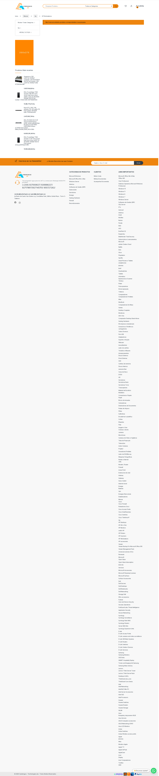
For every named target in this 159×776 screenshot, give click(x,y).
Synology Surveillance (125, 618)
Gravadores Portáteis (125, 451)
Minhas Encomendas (100, 179)
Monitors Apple (123, 744)
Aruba (120, 729)
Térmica (121, 281)
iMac (120, 299)
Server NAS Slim (123, 626)
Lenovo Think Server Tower (127, 670)
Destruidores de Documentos (127, 405)
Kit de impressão (123, 289)
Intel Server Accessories (126, 692)
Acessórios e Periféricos (126, 326)
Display (121, 757)
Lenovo (121, 668)
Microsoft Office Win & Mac (127, 176)
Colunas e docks (124, 429)
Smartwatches (123, 271)
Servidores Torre (124, 385)
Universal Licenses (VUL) (126, 552)
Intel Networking (123, 686)
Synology (121, 615)
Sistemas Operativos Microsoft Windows (131, 183)
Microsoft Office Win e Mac (77, 179)
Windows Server (74, 181)
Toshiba (121, 763)
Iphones (121, 265)
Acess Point (122, 470)
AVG (120, 228)
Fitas (120, 424)
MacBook (121, 302)
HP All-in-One (123, 525)
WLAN (120, 710)
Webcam (121, 342)
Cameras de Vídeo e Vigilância (128, 438)
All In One (121, 316)
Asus (120, 713)
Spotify (121, 258)
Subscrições (73, 189)
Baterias (121, 488)
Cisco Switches (123, 514)
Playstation (122, 255)
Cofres (121, 419)
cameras (121, 432)
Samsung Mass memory (125, 665)
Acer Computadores (125, 760)
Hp (35, 16)
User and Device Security (126, 602)
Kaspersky (122, 234)
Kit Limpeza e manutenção (126, 324)
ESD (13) (121, 565)
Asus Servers (122, 718)
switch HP (121, 530)
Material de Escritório (125, 390)
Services (121, 567)
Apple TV (121, 747)
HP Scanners (122, 536)
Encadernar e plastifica (125, 416)
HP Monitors (122, 528)
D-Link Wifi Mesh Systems (126, 639)
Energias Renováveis (125, 494)
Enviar (138, 163)
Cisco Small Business (125, 512)
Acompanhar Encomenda (101, 181)
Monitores (121, 313)
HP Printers (122, 533)
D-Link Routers (123, 642)
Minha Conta (97, 176)
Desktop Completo (124, 310)
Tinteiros (121, 292)
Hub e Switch (122, 481)
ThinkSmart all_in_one (125, 679)
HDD (120, 765)
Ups (120, 491)
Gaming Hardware (74, 198)
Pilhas (120, 411)
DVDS (120, 374)
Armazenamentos (124, 353)
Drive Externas (123, 358)
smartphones (122, 263)
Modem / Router (123, 464)
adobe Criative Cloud (125, 244)
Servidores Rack (123, 382)
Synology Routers (124, 623)
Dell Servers (122, 583)
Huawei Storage (123, 708)
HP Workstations (123, 539)
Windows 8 (122, 194)
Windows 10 (122, 188)
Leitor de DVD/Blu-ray (125, 454)
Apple (120, 736)
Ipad (120, 268)
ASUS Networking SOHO (126, 723)
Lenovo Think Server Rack (127, 673)
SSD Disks (122, 657)
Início (16, 16)
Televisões (122, 443)
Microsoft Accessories (125, 570)
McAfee (121, 217)
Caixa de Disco (123, 372)
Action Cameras (123, 446)
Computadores (123, 294)
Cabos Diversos (123, 331)
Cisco (120, 501)
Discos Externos (123, 355)
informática (122, 276)
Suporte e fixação (124, 339)
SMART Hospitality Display (126, 660)
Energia (71, 195)
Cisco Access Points (124, 509)
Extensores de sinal (124, 473)
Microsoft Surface (124, 576)
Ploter (120, 283)
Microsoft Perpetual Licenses (127, 573)
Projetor (121, 449)
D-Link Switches (123, 644)
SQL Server (122, 204)
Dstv (120, 250)
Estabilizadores (123, 496)
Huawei (121, 700)
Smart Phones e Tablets (126, 260)
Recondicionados (74, 203)
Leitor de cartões (124, 348)
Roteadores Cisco (124, 506)
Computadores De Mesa (126, 305)
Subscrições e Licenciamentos (128, 239)
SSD (120, 361)
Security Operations (124, 604)
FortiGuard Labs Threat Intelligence (129, 607)
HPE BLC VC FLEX (25, 32)
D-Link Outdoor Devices (126, 647)
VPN (120, 462)
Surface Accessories (125, 578)
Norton (121, 220)
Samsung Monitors (124, 655)
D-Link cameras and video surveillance (130, 636)
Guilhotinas (122, 414)
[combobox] (63, 6)
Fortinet (121, 600)
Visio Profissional (124, 181)
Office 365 (122, 178)
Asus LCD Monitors (124, 726)
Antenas (121, 475)
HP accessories (123, 541)
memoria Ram (122, 369)
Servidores (72, 192)
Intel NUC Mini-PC (124, 689)
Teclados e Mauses (124, 350)
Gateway (121, 478)
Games (121, 307)
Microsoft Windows (75, 176)
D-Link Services (123, 650)
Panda (120, 223)
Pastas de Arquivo (124, 408)
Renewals (121, 554)
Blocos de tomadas (124, 400)
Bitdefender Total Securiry (126, 236)
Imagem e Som (123, 427)
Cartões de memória (125, 363)
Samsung (121, 652)
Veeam (121, 544)
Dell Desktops (123, 586)
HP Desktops (122, 522)
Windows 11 (122, 191)
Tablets (121, 273)
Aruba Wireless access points (127, 734)
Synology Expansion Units (126, 628)
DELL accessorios (124, 597)
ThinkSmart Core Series (126, 681)
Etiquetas (121, 422)
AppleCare (122, 752)
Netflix (120, 247)
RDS (120, 226)
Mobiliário (121, 392)
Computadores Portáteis (126, 296)
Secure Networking (124, 613)
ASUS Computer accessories (127, 721)
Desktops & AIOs (123, 676)
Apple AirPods (123, 750)
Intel (120, 684)
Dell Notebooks (123, 589)
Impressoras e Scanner (125, 278)
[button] (153, 770)
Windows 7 (122, 197)
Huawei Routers (123, 705)
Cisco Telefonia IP (124, 517)
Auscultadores (123, 345)
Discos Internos (123, 366)
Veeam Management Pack (126, 549)
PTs (120, 207)
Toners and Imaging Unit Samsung (129, 663)
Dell (120, 581)
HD (119, 377)
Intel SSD (121, 694)
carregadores (123, 329)
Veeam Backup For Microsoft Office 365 (130, 546)
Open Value (122, 559)
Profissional (122, 186)
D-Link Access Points (125, 633)
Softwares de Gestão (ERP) (77, 187)
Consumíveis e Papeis (125, 395)
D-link (120, 631)
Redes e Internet (123, 459)
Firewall (71, 200)
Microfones (122, 435)
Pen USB (121, 334)
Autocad (121, 210)
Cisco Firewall (123, 504)
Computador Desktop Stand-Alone (129, 318)
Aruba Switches (123, 731)
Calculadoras (122, 403)
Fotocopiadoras (123, 286)
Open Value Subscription (126, 562)
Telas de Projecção (124, 440)
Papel (120, 397)
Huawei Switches (124, 702)
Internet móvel (123, 483)
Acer (120, 755)
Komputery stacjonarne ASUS (127, 715)
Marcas (26, 16)
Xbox (120, 252)
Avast (120, 215)
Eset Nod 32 (122, 231)
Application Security (124, 610)
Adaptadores (122, 337)
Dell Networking (123, 591)
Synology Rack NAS (124, 620)
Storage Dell (122, 594)
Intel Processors (123, 697)
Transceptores (123, 387)
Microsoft (121, 241)
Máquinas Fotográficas (125, 457)
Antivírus (71, 184)
